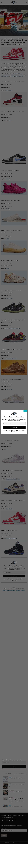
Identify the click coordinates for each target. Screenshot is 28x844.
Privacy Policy (14, 431)
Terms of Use (20, 430)
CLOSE (25, 411)
